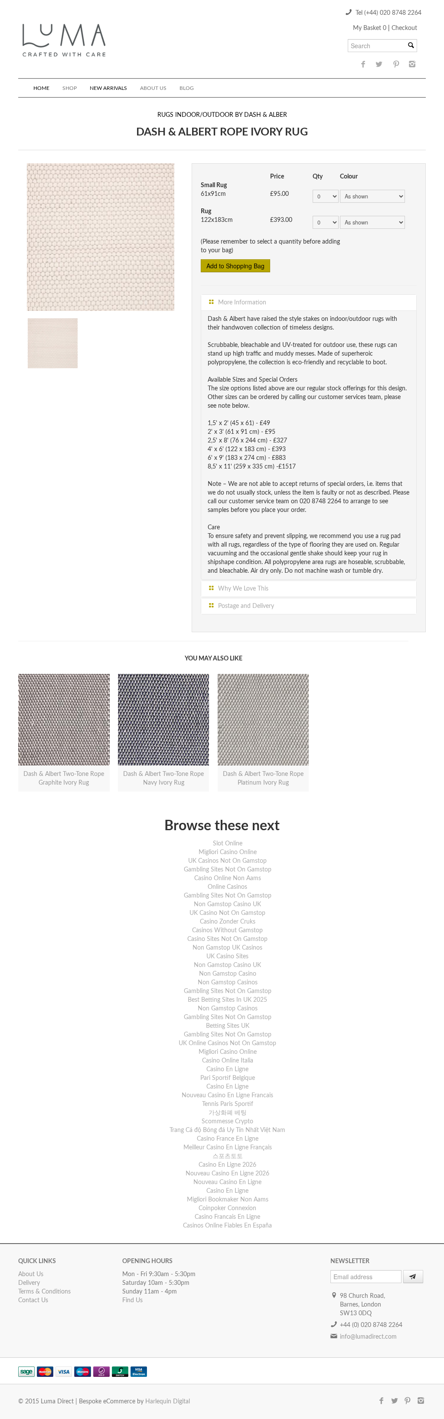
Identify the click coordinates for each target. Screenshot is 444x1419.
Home (41, 88)
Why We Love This (242, 589)
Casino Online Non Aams (227, 878)
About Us (153, 88)
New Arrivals (108, 88)
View (63, 714)
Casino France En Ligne (227, 1139)
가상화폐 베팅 (228, 1113)
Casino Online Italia (227, 1061)
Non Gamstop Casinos (228, 983)
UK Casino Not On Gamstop (227, 913)
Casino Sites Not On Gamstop (227, 939)
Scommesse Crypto (227, 1122)
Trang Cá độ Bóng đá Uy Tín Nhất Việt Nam (227, 1130)
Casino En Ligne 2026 (227, 1165)
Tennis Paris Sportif (227, 1104)
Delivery (29, 1283)
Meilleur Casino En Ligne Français (227, 1148)
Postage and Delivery (245, 606)
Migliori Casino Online (228, 852)
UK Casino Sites (227, 957)
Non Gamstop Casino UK (227, 904)
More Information (241, 303)
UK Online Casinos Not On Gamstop (227, 1043)
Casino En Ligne (227, 1069)
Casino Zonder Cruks (227, 922)
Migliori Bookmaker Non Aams (227, 1200)
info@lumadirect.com (368, 1337)
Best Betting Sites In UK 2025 (227, 1000)
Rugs (165, 115)
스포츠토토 (227, 1156)
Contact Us (33, 1300)
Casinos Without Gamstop (227, 930)
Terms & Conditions (44, 1292)
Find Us (132, 1300)
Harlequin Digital (167, 1402)
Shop (69, 88)
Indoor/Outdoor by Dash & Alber (231, 115)
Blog (187, 88)
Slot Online (227, 844)
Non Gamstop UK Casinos (227, 948)
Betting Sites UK (227, 1026)
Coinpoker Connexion (227, 1208)
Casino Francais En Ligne (227, 1217)
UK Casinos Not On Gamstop (227, 861)
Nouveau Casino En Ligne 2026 (227, 1174)
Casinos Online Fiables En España (227, 1226)
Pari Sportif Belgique (227, 1078)
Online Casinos (227, 887)
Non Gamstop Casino (227, 974)
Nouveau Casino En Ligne (227, 1182)
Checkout (404, 28)
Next (183, 234)
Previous (17, 234)
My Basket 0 (370, 28)
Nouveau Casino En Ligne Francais (227, 1095)
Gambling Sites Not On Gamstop (227, 870)
